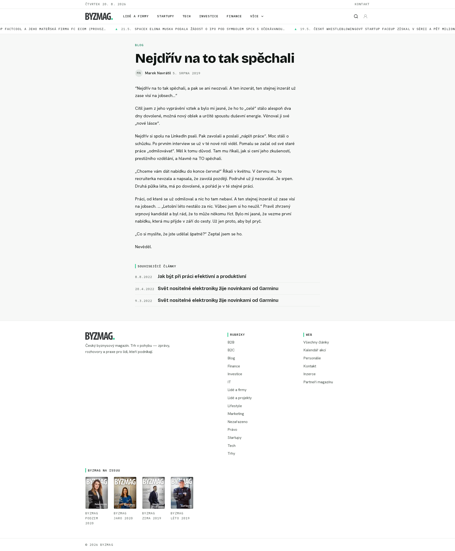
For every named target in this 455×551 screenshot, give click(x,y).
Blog (139, 45)
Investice (208, 16)
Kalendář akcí (314, 350)
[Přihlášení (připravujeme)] (365, 16)
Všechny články (316, 342)
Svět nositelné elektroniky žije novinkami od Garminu (218, 288)
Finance (234, 16)
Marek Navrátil (158, 73)
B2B (231, 342)
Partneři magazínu (318, 381)
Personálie (312, 358)
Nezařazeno (238, 421)
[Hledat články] (356, 16)
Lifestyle (235, 405)
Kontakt (362, 4)
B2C (231, 350)
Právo (232, 429)
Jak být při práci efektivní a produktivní (202, 276)
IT (229, 381)
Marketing (236, 413)
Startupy (165, 16)
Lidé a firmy (136, 16)
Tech (186, 16)
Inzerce (309, 373)
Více (254, 16)
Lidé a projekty (240, 397)
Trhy (231, 453)
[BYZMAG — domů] (99, 16)
